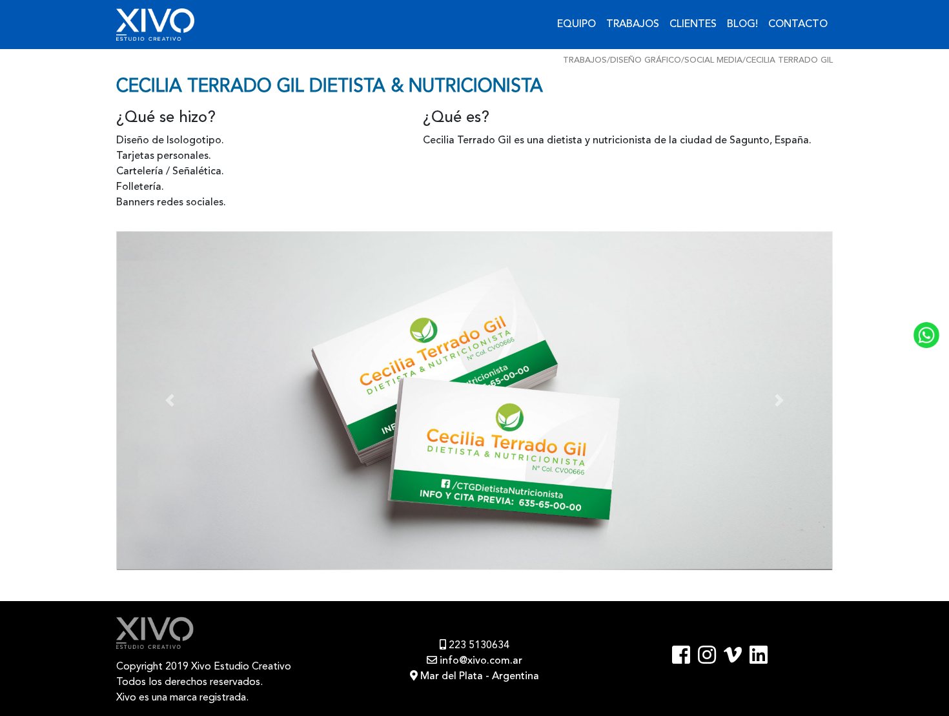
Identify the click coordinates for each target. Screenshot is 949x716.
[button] (170, 401)
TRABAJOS (632, 24)
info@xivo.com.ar (479, 661)
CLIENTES (693, 24)
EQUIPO (576, 24)
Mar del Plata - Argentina (478, 676)
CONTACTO (798, 24)
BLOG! (742, 24)
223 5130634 (477, 645)
